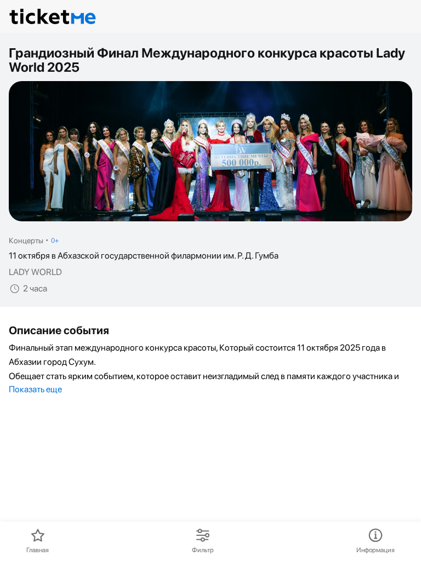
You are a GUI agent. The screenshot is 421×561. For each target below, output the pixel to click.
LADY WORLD (35, 272)
